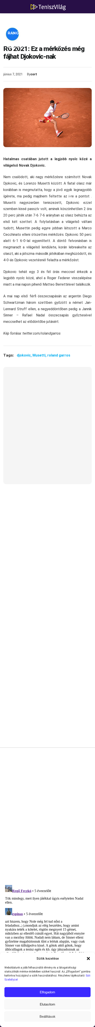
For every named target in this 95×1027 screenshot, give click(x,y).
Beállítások (47, 1016)
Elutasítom (47, 1004)
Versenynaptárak (61, 33)
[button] (88, 958)
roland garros (58, 355)
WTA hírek (48, 20)
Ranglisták (20, 33)
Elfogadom (47, 992)
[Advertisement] (47, 428)
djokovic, (24, 355)
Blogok (16, 46)
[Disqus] (47, 817)
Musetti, (39, 355)
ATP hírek (18, 20)
